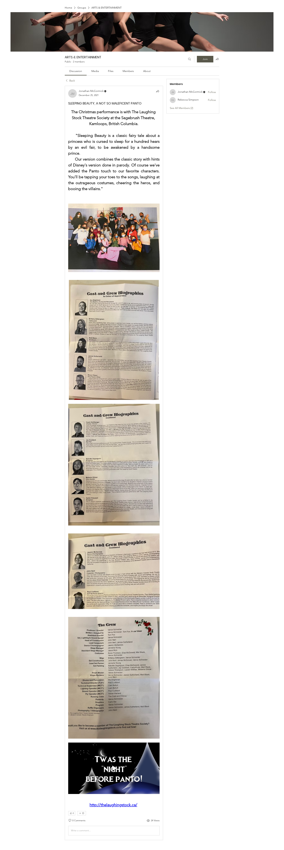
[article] (114, 463)
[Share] (158, 91)
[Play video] (114, 768)
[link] (75, 71)
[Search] (189, 59)
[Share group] (217, 59)
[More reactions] (81, 813)
